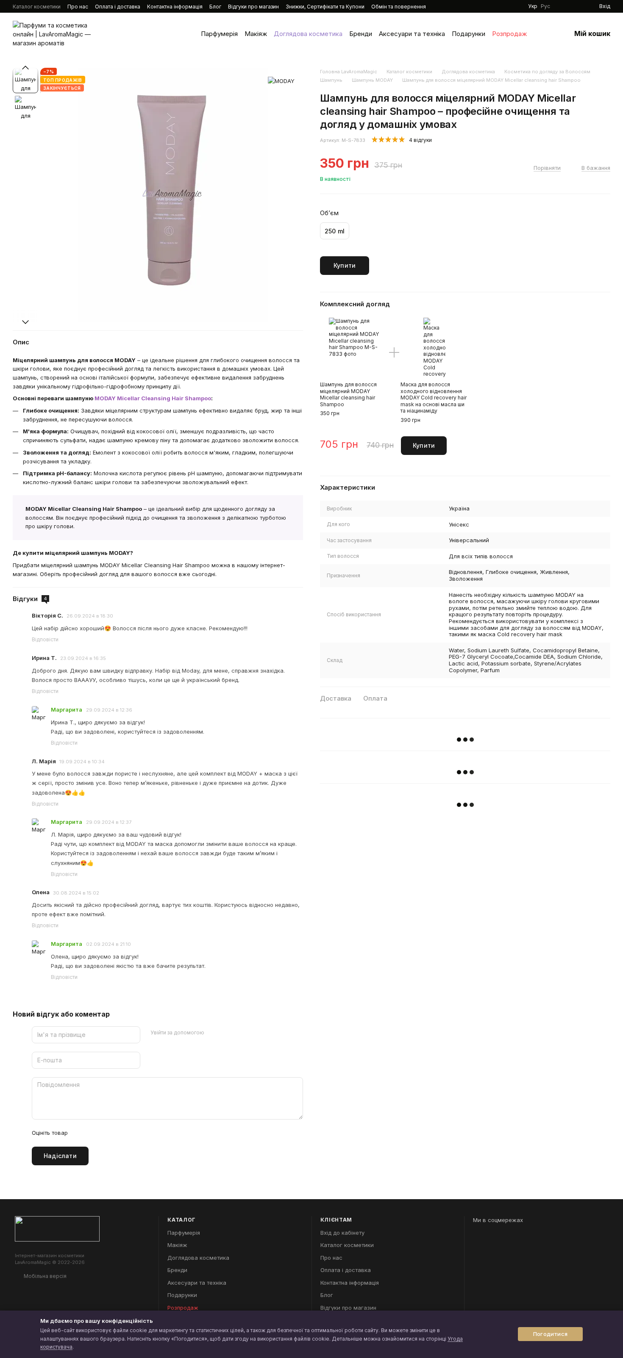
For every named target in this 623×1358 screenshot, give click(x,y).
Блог (215, 6)
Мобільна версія (44, 1276)
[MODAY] (281, 81)
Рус (545, 6)
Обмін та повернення (398, 6)
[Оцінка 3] (109, 1133)
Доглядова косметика (308, 34)
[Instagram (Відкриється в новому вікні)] (485, 6)
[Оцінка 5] (136, 1133)
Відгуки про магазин (253, 6)
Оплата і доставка (117, 6)
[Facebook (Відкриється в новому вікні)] (506, 6)
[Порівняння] (577, 6)
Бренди (360, 34)
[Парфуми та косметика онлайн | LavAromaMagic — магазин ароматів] (57, 1228)
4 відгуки (420, 140)
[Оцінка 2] (95, 1133)
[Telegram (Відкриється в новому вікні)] (516, 6)
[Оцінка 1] (82, 1133)
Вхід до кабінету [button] (342, 1232)
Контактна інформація (175, 6)
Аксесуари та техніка (412, 34)
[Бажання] (562, 6)
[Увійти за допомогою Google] (227, 1033)
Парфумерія (219, 34)
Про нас (77, 6)
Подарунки (468, 34)
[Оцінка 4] (122, 1133)
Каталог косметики (37, 6)
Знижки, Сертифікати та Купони (325, 6)
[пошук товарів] (542, 34)
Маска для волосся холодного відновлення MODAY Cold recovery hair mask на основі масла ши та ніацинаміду (433, 397)
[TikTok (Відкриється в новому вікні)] (495, 6)
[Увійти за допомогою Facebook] (214, 1033)
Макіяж (256, 34)
